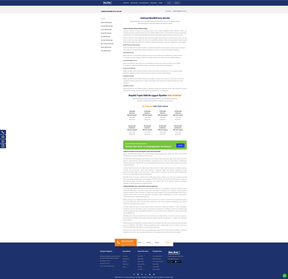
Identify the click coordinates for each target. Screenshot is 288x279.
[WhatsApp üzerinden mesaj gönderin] (3, 141)
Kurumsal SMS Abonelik (107, 26)
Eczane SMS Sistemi (157, 256)
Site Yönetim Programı (158, 261)
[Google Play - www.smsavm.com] (171, 261)
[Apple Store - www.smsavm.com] (178, 261)
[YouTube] (150, 274)
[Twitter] (138, 274)
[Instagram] (142, 274)
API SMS (140, 266)
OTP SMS (140, 269)
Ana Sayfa (126, 3)
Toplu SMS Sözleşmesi (173, 259)
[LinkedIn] (146, 274)
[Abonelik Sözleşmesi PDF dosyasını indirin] (3, 146)
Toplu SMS (140, 256)
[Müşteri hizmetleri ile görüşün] (3, 137)
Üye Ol (169, 3)
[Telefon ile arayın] (3, 132)
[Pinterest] (154, 274)
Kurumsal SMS (156, 269)
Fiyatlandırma (126, 258)
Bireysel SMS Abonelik (106, 22)
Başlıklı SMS (140, 258)
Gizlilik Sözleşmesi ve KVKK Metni (175, 256)
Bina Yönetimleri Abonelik (107, 43)
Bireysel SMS (141, 261)
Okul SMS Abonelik (105, 36)
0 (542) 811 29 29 (105, 261)
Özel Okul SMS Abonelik (106, 40)
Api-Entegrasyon (143, 3)
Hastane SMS (156, 266)
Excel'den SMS (141, 264)
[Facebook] (134, 274)
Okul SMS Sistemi (157, 258)
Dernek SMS (155, 264)
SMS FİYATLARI (134, 3)
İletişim (160, 3)
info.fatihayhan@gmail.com (108, 266)
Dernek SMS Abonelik (106, 33)
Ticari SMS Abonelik (106, 50)
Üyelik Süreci (153, 3)
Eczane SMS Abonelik (106, 29)
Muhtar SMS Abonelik (106, 47)
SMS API (125, 261)
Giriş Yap (177, 3)
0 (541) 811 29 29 (105, 263)
